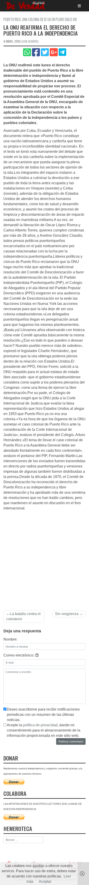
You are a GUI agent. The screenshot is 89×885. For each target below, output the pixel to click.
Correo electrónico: (19, 655)
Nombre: (10, 639)
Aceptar (45, 881)
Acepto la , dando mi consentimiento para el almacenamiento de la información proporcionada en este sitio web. (43, 730)
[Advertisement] (44, 557)
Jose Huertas (30, 41)
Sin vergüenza (67, 614)
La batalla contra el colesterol (23, 616)
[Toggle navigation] (79, 5)
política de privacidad (40, 725)
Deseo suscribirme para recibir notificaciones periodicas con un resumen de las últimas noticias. (43, 714)
